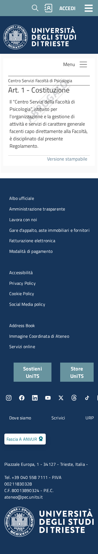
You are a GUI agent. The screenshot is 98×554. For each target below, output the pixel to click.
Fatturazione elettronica (32, 240)
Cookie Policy (21, 293)
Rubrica (48, 8)
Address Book (22, 325)
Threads (74, 397)
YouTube (48, 397)
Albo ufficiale (21, 198)
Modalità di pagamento (31, 251)
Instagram (8, 397)
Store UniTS (77, 372)
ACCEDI (67, 8)
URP (89, 417)
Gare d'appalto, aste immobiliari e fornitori (49, 230)
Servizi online (22, 346)
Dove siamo (20, 417)
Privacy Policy (22, 283)
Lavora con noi (23, 219)
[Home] (39, 38)
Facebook (21, 397)
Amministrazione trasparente (37, 209)
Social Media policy (27, 304)
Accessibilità (21, 272)
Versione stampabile (67, 158)
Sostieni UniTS (32, 372)
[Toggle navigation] (89, 8)
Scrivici (58, 417)
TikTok (87, 397)
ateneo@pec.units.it (23, 497)
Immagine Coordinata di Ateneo (39, 336)
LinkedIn (34, 397)
